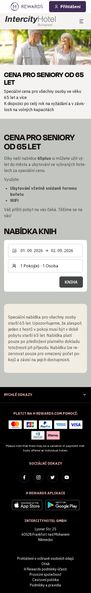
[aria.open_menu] (81, 21)
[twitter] (53, 477)
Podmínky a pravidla (45, 585)
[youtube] (67, 477)
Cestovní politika (45, 580)
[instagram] (38, 477)
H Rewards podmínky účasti (45, 569)
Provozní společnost (45, 574)
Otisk (45, 564)
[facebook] (24, 477)
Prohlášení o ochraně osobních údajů (45, 558)
